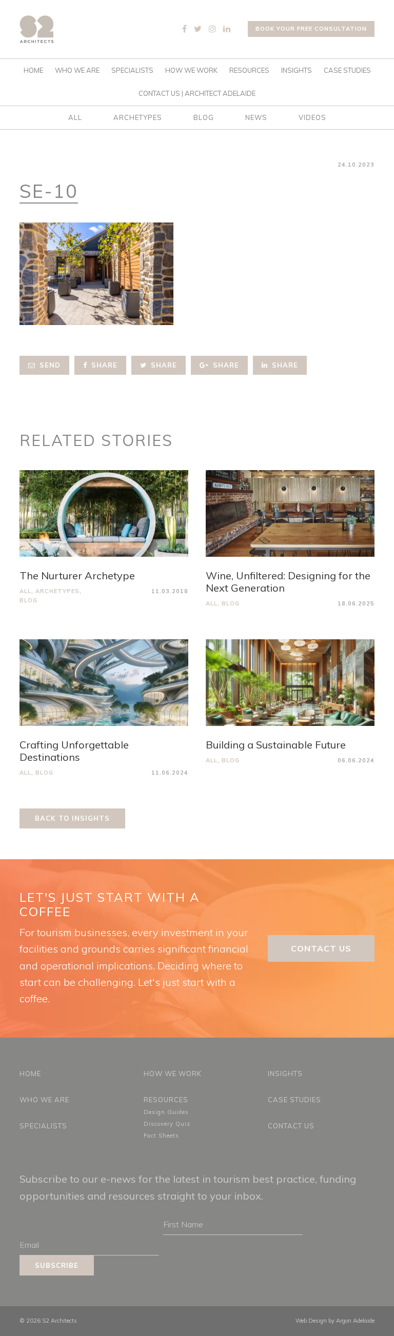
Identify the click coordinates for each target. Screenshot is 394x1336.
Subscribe (56, 1265)
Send (49, 365)
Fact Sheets (161, 1135)
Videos (312, 117)
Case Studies (347, 70)
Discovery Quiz (167, 1123)
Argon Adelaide (355, 1320)
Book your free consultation (311, 28)
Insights (296, 70)
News (256, 117)
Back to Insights (72, 818)
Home (33, 70)
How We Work (191, 70)
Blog (203, 117)
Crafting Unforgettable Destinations (74, 750)
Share (103, 365)
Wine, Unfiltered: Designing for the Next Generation (288, 581)
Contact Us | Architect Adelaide (197, 93)
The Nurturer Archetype (77, 575)
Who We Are (77, 70)
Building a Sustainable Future (276, 744)
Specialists (132, 70)
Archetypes (137, 117)
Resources (249, 70)
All (75, 117)
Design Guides (166, 1112)
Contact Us (321, 948)
